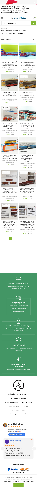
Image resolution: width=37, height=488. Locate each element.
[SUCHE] (33, 23)
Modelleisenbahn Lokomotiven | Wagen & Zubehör (9, 68)
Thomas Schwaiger (16, 440)
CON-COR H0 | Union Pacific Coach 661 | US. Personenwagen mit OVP (27, 94)
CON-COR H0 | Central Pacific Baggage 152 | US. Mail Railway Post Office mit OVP (9, 95)
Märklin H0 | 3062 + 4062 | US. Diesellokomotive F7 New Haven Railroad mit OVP (27, 126)
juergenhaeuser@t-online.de (21, 414)
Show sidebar (7, 39)
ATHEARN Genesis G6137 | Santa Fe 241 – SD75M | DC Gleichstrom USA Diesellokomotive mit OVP (9, 63)
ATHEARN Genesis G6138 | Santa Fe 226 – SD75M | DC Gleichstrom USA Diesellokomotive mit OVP (27, 63)
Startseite (4, 28)
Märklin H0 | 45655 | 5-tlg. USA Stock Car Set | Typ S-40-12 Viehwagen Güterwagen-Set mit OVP (10, 223)
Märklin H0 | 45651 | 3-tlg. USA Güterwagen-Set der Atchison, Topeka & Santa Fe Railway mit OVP (27, 190)
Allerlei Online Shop (15, 424)
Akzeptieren (18, 485)
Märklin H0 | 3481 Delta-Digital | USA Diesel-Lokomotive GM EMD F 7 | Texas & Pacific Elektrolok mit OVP (27, 158)
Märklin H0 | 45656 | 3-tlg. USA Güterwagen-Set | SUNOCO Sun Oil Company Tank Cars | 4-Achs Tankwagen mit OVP (27, 224)
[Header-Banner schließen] (35, 2)
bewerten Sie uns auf (15, 434)
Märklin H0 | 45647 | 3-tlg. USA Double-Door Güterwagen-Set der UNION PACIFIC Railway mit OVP (10, 191)
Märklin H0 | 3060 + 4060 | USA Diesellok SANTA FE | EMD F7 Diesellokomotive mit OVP (10, 126)
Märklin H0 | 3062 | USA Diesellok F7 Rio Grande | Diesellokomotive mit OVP (10, 156)
